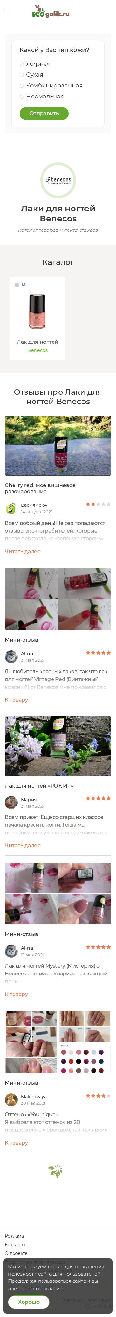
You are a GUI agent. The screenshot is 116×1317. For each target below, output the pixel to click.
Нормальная (45, 96)
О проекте (16, 1253)
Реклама (14, 1236)
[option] (37, 318)
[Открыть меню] (9, 12)
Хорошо (29, 1302)
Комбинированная (54, 85)
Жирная (38, 63)
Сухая (34, 74)
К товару (16, 700)
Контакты (15, 1245)
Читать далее (23, 551)
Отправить (44, 113)
